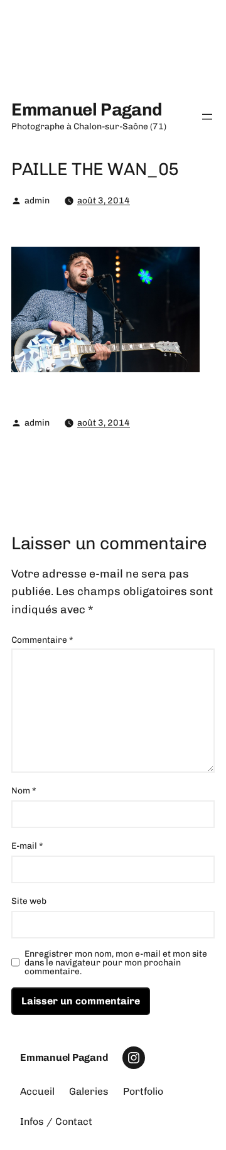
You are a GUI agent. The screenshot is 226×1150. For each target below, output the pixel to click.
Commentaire (42, 640)
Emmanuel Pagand (87, 109)
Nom (23, 790)
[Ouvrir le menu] (207, 116)
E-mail (27, 846)
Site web (28, 901)
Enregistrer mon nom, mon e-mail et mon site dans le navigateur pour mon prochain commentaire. (115, 963)
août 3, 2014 (103, 200)
